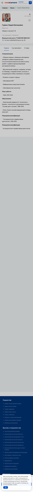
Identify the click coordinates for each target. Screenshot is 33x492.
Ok (5, 487)
